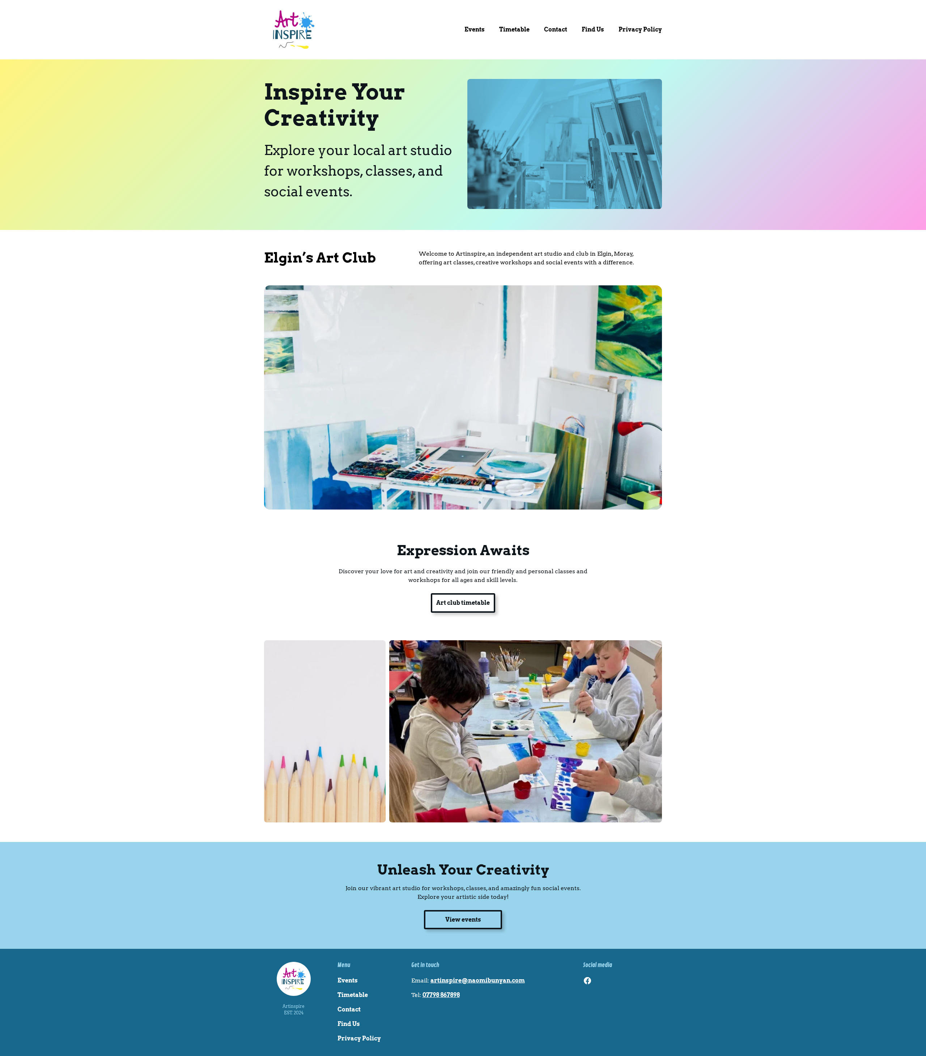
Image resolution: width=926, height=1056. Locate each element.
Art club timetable (463, 602)
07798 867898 (441, 995)
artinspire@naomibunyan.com (477, 980)
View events (463, 919)
